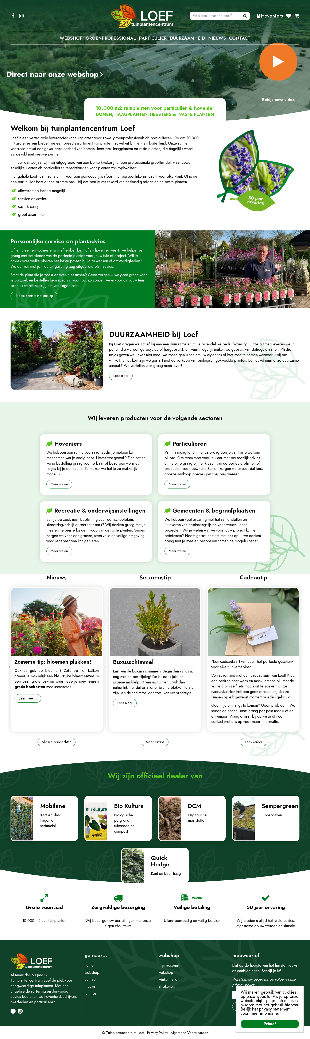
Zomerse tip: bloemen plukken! (53, 662)
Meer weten (59, 484)
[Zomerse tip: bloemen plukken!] (56, 622)
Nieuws (57, 577)
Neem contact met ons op (34, 295)
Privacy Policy (157, 1032)
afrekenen (166, 986)
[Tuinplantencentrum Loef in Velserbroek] (142, 15)
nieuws (90, 986)
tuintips (90, 993)
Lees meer (120, 375)
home (89, 965)
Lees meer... (28, 698)
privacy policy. (243, 985)
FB (13, 15)
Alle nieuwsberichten (56, 742)
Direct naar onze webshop (52, 74)
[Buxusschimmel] (155, 622)
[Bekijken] (296, 15)
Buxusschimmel (133, 662)
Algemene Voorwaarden (189, 1032)
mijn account (168, 965)
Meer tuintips (155, 742)
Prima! (270, 1024)
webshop (92, 972)
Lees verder (253, 742)
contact (90, 979)
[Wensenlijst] (288, 15)
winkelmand (167, 979)
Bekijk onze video (278, 100)
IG (21, 15)
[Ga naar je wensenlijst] (290, 15)
